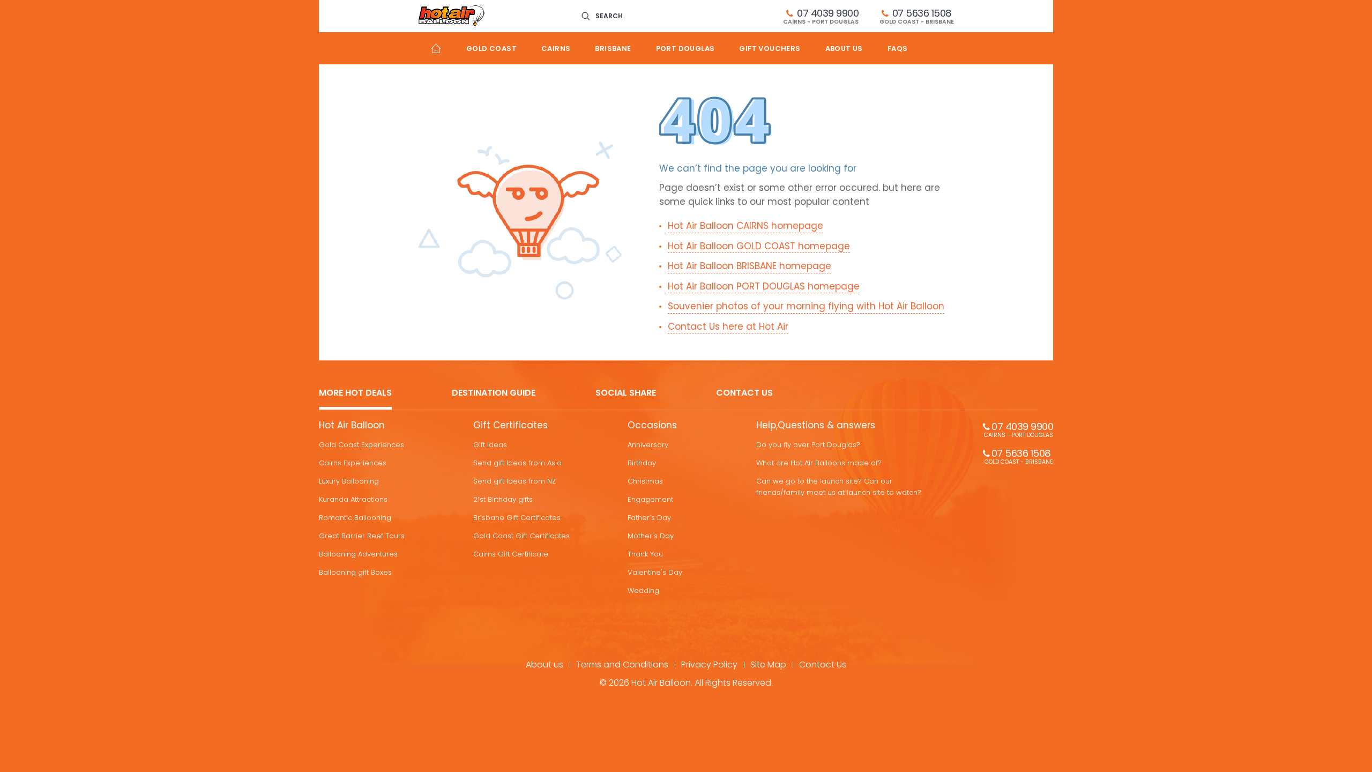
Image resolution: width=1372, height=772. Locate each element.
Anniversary (648, 445)
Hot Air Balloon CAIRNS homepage (745, 225)
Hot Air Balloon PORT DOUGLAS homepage (764, 286)
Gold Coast (491, 48)
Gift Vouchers (769, 48)
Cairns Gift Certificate (510, 554)
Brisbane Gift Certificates (517, 518)
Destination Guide (493, 393)
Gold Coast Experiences (361, 445)
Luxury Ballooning (349, 481)
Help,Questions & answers (815, 425)
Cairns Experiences (352, 463)
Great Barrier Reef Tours (362, 536)
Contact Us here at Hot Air (728, 326)
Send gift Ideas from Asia (517, 463)
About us (844, 48)
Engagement (650, 499)
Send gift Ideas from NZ (514, 481)
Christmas (645, 481)
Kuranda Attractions (353, 499)
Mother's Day (651, 536)
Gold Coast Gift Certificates (521, 536)
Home (436, 48)
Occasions (652, 425)
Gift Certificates (510, 425)
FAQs (898, 48)
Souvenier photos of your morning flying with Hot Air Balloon (806, 306)
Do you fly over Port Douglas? (808, 445)
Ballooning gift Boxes (355, 572)
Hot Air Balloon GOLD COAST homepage (759, 246)
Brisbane (613, 48)
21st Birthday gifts (503, 499)
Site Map (768, 664)
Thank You (645, 554)
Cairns (555, 48)
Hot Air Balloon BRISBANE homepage (749, 265)
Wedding (643, 590)
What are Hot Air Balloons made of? (819, 463)
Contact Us (744, 393)
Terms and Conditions (622, 664)
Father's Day (649, 518)
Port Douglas (685, 48)
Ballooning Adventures (358, 554)
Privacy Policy (709, 664)
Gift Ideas (490, 445)
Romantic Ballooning (355, 518)
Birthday (642, 463)
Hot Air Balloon (352, 425)
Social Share (625, 393)
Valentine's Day (655, 572)
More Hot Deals (355, 393)
